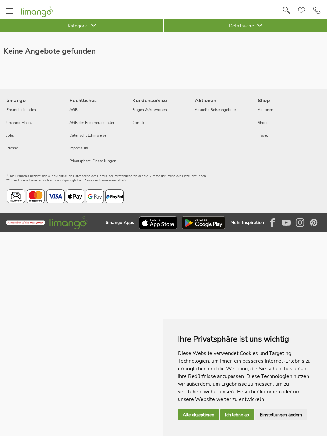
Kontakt (139, 122)
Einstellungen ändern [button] (281, 415)
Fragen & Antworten (149, 109)
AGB (73, 109)
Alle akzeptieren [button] (198, 415)
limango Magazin (21, 122)
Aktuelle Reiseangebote (215, 109)
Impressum (78, 148)
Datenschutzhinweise (87, 135)
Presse (12, 148)
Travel (263, 135)
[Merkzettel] (301, 10)
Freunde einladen (21, 109)
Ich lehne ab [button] (237, 415)
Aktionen (265, 109)
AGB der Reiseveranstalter (91, 122)
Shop (262, 122)
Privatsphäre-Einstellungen (92, 160)
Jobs (10, 135)
